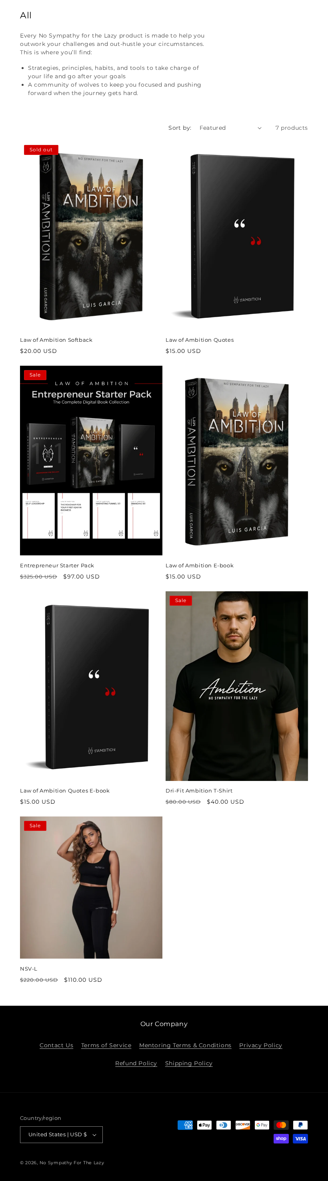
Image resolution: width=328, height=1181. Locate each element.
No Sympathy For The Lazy (72, 1162)
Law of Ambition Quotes (200, 340)
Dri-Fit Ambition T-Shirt (199, 790)
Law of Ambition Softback (56, 340)
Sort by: (179, 127)
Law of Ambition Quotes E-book (65, 790)
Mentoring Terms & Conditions (185, 1045)
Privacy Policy (260, 1045)
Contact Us (56, 1045)
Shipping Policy (189, 1063)
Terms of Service (106, 1045)
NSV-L (29, 968)
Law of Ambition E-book (200, 565)
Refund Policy (136, 1063)
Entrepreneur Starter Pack (57, 565)
